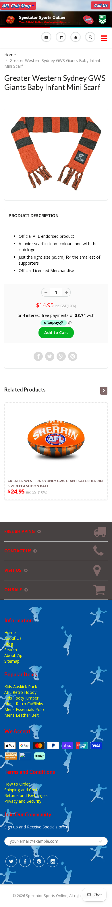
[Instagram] (52, 861)
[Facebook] (25, 861)
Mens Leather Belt (21, 715)
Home (10, 54)
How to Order (17, 784)
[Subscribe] (101, 841)
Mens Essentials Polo (24, 709)
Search (10, 649)
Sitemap (12, 661)
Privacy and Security (22, 801)
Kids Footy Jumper (21, 698)
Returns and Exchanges (26, 795)
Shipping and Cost (21, 789)
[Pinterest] (39, 861)
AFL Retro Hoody (20, 692)
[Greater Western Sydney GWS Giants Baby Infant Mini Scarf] (56, 154)
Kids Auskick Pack (20, 686)
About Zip (13, 655)
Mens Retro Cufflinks (23, 703)
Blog (8, 644)
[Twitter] (11, 861)
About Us (13, 638)
